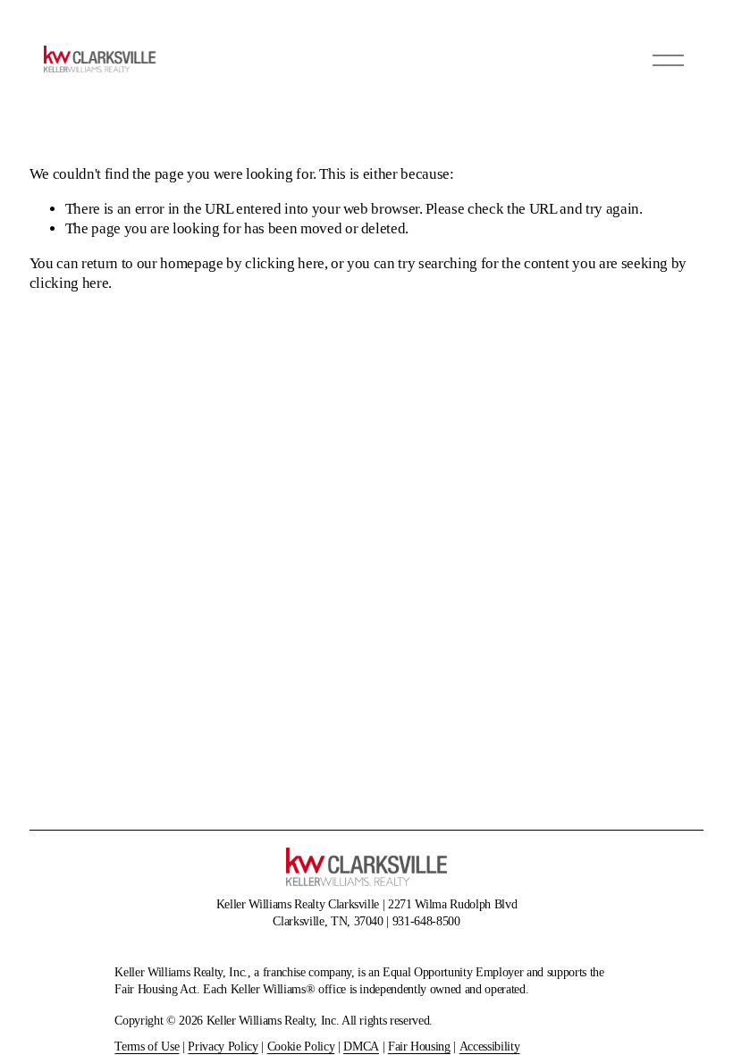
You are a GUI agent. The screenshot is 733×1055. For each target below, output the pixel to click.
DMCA (361, 1046)
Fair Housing (419, 1046)
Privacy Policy (222, 1046)
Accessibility (489, 1046)
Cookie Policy (301, 1046)
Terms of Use (146, 1046)
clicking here (284, 263)
